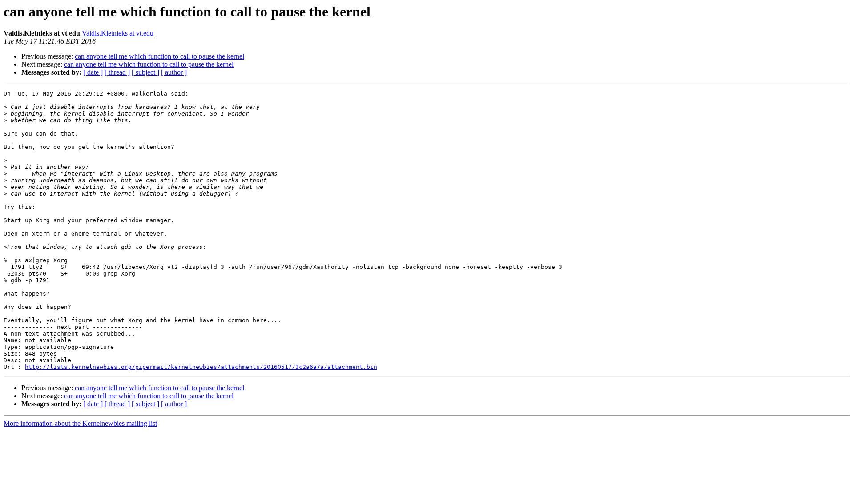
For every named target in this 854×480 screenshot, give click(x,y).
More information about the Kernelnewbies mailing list (80, 423)
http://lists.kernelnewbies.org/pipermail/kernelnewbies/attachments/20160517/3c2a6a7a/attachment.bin (201, 367)
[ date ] (93, 72)
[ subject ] (145, 72)
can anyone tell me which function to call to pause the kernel (159, 56)
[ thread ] (117, 72)
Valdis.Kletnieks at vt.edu (117, 33)
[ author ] (174, 72)
